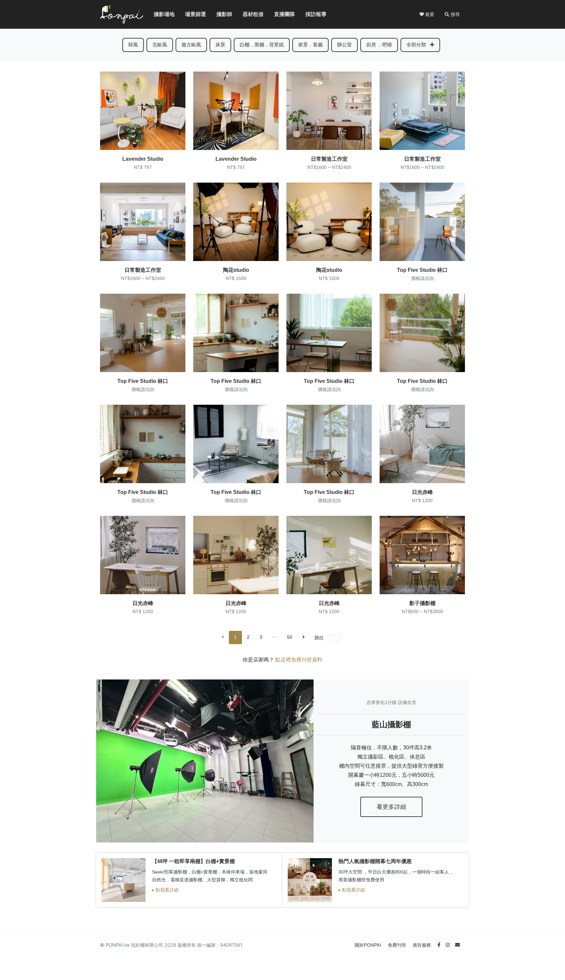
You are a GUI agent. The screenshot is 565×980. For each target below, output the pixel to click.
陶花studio (236, 270)
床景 (220, 44)
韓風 (133, 44)
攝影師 (220, 14)
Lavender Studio (142, 159)
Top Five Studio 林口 (422, 270)
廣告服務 (422, 945)
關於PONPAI (369, 945)
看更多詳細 (391, 807)
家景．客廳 (310, 44)
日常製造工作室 (329, 159)
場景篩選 (190, 14)
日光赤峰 (422, 492)
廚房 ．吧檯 (379, 44)
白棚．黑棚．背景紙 (262, 44)
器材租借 (248, 14)
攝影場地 (159, 14)
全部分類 (416, 44)
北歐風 (159, 44)
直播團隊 (279, 14)
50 (289, 637)
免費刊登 (397, 945)
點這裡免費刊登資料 (298, 659)
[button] (452, 14)
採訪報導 (310, 14)
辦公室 (344, 44)
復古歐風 (191, 44)
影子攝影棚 (422, 603)
